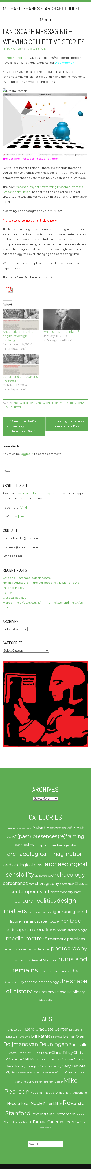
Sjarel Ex (81, 1114)
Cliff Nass (53, 1059)
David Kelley (15, 1066)
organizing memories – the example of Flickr (68, 423)
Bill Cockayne (23, 1036)
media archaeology (72, 930)
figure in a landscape (28, 921)
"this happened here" (19, 828)
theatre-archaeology (42, 982)
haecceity (54, 921)
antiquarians (43, 845)
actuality (24, 844)
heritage (70, 921)
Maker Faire (41, 1082)
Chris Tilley (62, 1052)
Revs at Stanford (44, 960)
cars (31, 883)
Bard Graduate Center (46, 1029)
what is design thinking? (61, 332)
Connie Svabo (72, 1059)
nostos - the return (38, 949)
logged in (27, 454)
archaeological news (23, 864)
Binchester (57, 1036)
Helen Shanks (27, 1072)
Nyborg (13, 1104)
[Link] (23, 507)
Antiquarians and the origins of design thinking (18, 336)
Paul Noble (32, 1103)
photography (69, 948)
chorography (47, 883)
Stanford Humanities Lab (18, 1122)
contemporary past (65, 892)
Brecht (12, 1052)
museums (10, 949)
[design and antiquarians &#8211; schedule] (21, 364)
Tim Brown (72, 1122)
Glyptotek (12, 1072)
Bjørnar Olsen (74, 1036)
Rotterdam (65, 1114)
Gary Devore (74, 1066)
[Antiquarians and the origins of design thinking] (21, 319)
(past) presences (37, 836)
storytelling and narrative (54, 971)
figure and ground (69, 911)
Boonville (78, 1044)
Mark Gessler (56, 1082)
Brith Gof (23, 1052)
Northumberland (76, 1092)
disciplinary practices (39, 912)
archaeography (64, 845)
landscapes (16, 929)
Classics (81, 883)
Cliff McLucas (34, 1059)
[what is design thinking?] (61, 319)
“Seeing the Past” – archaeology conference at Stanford (23, 426)
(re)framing (71, 836)
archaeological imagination (32, 403)
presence (10, 960)
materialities (42, 929)
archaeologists (43, 875)
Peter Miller (52, 1104)
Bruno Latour (41, 1052)
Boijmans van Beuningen (35, 1044)
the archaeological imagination (37, 493)
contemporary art (30, 891)
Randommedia (13, 57)
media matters (60, 403)
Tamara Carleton (47, 1122)
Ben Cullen (74, 1029)
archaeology (68, 874)
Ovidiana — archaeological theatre (27, 577)
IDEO (38, 1072)
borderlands (15, 883)
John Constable (68, 1072)
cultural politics (35, 900)
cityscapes (67, 883)
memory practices (66, 938)
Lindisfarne (27, 1081)
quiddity (24, 960)
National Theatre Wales (47, 1092)
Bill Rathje (40, 1036)
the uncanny (78, 403)
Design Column (39, 1066)
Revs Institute (43, 1114)
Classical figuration (15, 597)
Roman (8, 592)
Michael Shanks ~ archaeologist (41, 8)
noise (22, 949)
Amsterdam (16, 1029)
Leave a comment (13, 407)
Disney (57, 1066)
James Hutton (49, 1072)
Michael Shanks (37, 49)
